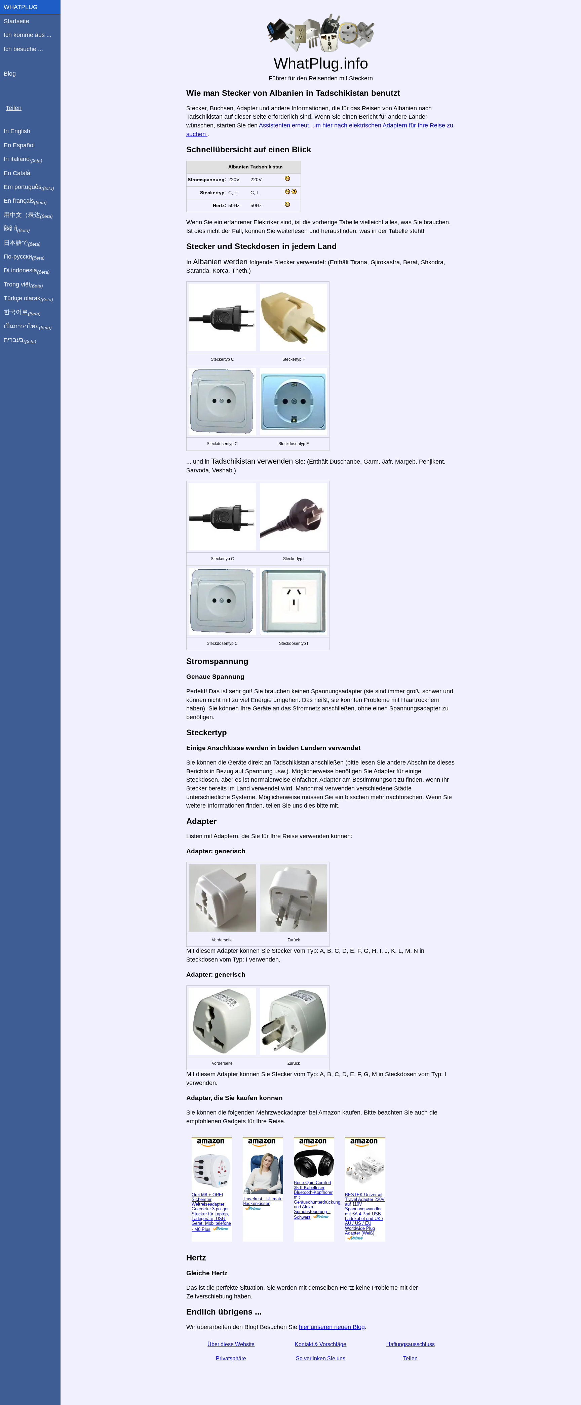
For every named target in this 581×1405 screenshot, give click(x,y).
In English (17, 131)
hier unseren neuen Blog (332, 1327)
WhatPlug (21, 7)
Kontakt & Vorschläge (320, 1344)
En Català (17, 173)
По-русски (24, 257)
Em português (29, 187)
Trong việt (23, 284)
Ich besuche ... (23, 49)
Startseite (16, 21)
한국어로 (22, 312)
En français (25, 201)
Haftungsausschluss (410, 1344)
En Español (19, 145)
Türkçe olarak (28, 298)
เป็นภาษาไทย (28, 326)
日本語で (22, 243)
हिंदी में (17, 229)
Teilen (410, 1358)
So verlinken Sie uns (320, 1358)
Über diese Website (231, 1344)
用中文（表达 (28, 215)
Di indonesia (27, 270)
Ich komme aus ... (27, 35)
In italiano (23, 159)
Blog (10, 73)
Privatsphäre (231, 1358)
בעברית (20, 340)
